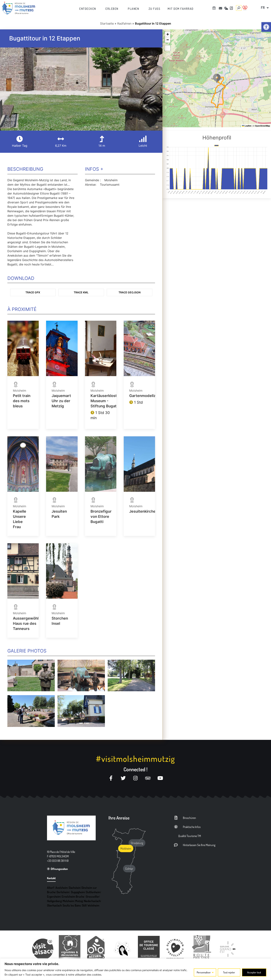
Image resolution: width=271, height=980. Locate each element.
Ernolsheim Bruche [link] (73, 896)
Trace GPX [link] (32, 292)
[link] (266, 27)
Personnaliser (204, 972)
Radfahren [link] (124, 23)
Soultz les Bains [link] (72, 905)
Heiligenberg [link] (54, 901)
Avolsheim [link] (61, 887)
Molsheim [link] (68, 901)
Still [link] (84, 905)
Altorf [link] (50, 887)
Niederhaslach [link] (92, 901)
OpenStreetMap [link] (262, 125)
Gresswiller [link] (92, 896)
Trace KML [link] (81, 292)
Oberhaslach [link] (54, 905)
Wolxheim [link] (93, 905)
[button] (216, 78)
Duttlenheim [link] (93, 892)
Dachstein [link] (74, 887)
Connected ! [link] (135, 769)
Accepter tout (254, 972)
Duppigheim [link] (78, 892)
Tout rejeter (229, 972)
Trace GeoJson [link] (129, 292)
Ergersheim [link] (54, 896)
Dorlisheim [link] (63, 892)
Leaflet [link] (247, 125)
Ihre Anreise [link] (118, 818)
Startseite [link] (107, 23)
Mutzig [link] (79, 901)
